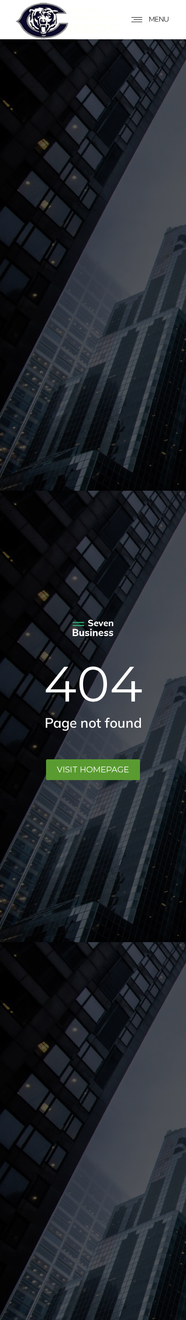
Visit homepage (93, 770)
